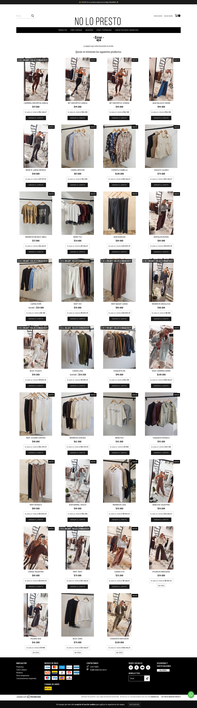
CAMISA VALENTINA (36, 572)
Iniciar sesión (168, 16)
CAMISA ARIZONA (78, 170)
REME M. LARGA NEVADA (36, 170)
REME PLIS (119, 438)
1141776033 (94, 666)
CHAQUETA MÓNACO (161, 438)
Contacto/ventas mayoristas (127, 30)
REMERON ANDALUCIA (161, 304)
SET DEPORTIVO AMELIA (77, 103)
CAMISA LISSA (77, 371)
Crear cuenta (158, 16)
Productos (62, 30)
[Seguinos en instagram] (131, 667)
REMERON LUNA (119, 505)
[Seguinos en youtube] (142, 667)
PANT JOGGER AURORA (35, 438)
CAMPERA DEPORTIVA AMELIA (36, 103)
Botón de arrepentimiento (171, 697)
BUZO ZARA (77, 639)
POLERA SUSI (36, 639)
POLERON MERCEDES (161, 572)
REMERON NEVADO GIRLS (35, 237)
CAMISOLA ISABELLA (119, 170)
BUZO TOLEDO (36, 371)
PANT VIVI (77, 304)
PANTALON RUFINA (161, 237)
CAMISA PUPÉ (35, 304)
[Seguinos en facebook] (136, 667)
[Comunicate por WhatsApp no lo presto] (191, 694)
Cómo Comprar (76, 30)
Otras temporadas (104, 30)
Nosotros (89, 30)
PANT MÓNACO (36, 505)
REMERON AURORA (78, 438)
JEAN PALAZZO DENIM (161, 103)
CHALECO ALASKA (161, 170)
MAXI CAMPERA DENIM (161, 371)
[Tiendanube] (29, 698)
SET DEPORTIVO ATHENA (119, 103)
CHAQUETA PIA (119, 371)
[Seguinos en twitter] (148, 667)
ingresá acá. (155, 697)
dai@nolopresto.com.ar (98, 669)
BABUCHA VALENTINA (161, 505)
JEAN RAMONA (119, 237)
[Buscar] (32, 15)
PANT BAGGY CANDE (119, 304)
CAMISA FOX (119, 572)
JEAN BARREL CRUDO (77, 505)
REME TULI (77, 237)
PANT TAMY (77, 572)
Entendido (134, 704)
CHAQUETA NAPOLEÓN (119, 639)
